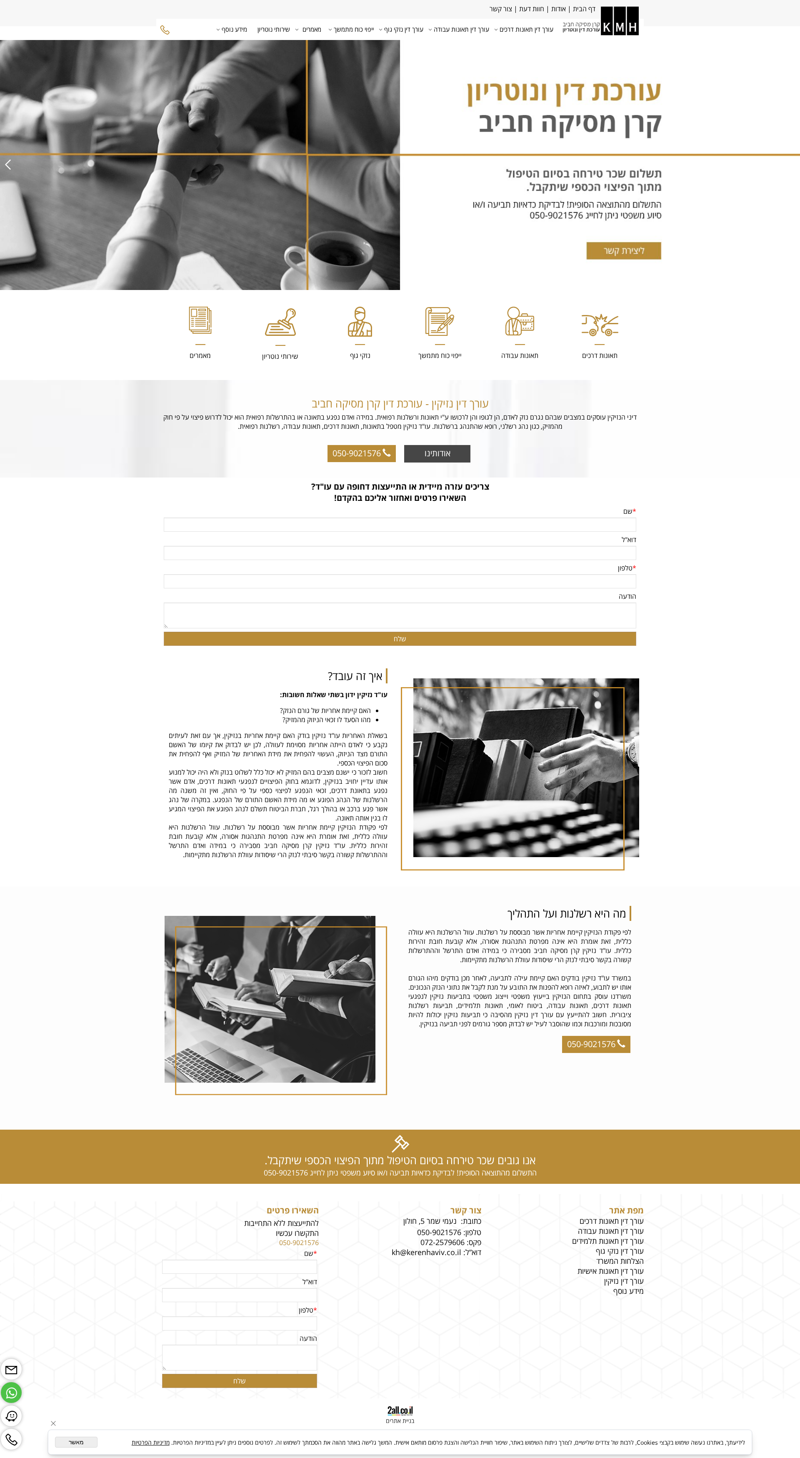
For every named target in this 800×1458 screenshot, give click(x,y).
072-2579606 (442, 1242)
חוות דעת (531, 8)
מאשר (76, 1442)
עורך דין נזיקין (624, 1281)
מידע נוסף (234, 29)
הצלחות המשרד (620, 1261)
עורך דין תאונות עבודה (461, 29)
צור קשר (500, 8)
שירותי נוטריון (274, 29)
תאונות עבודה (519, 355)
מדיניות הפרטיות (151, 1442)
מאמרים (311, 29)
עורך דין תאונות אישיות (611, 1271)
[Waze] (11, 1414)
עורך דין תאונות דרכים (526, 29)
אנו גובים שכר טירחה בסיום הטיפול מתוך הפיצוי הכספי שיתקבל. (400, 1160)
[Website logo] (601, 29)
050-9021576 (299, 1242)
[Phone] (165, 29)
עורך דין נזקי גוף (403, 29)
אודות (558, 8)
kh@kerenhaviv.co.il (426, 1252)
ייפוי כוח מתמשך (354, 29)
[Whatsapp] (11, 1390)
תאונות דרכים (600, 355)
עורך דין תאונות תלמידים (608, 1241)
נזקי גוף (360, 355)
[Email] (11, 1367)
